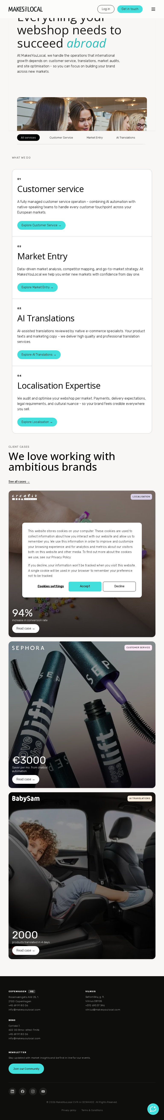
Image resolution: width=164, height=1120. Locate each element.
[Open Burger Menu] (153, 9)
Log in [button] (106, 9)
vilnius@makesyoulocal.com (102, 1009)
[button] (5, 1114)
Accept (85, 586)
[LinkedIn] (12, 1091)
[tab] (28, 137)
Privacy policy (69, 1110)
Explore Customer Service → (41, 225)
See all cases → (19, 482)
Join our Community (26, 1068)
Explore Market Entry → (37, 287)
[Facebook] (22, 1091)
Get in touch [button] (130, 9)
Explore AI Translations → (39, 354)
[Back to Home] (26, 9)
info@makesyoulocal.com (24, 1009)
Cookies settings (51, 586)
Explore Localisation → (37, 422)
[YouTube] (43, 1091)
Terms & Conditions (92, 1110)
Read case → (25, 628)
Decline (119, 586)
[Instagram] (33, 1091)
